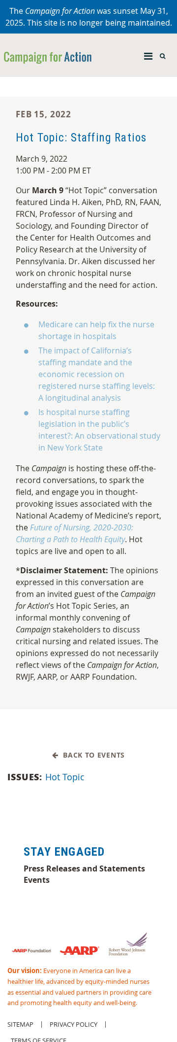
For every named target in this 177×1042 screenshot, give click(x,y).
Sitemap (20, 1024)
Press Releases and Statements (84, 868)
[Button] (148, 54)
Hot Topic (65, 777)
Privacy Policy (73, 1024)
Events (37, 879)
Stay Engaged (64, 852)
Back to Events (92, 755)
